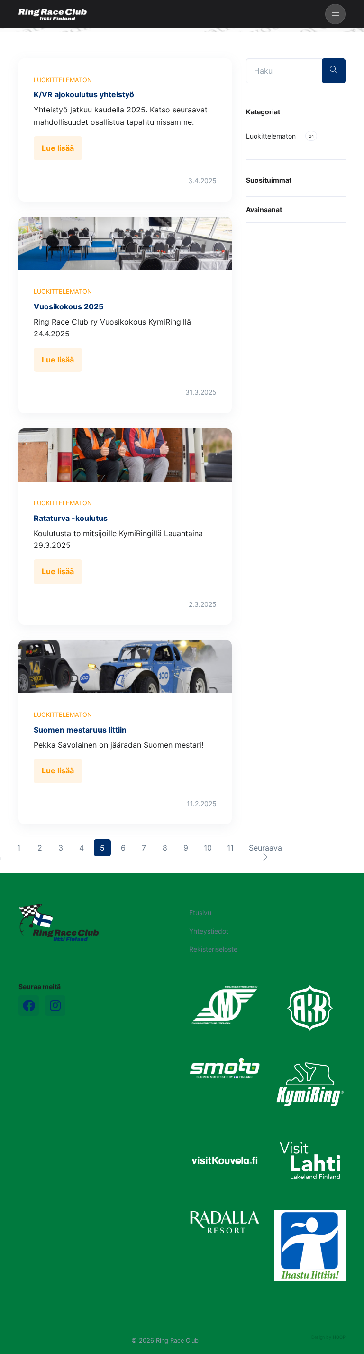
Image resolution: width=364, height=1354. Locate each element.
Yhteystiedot (208, 931)
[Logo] (58, 922)
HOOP (339, 1337)
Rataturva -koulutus (71, 518)
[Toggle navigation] (335, 14)
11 (233, 848)
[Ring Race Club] (52, 14)
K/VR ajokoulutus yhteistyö (84, 94)
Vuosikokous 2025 (68, 306)
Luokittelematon (63, 79)
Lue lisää (58, 148)
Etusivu (200, 913)
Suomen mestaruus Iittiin (80, 729)
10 (211, 848)
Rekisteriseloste (213, 949)
